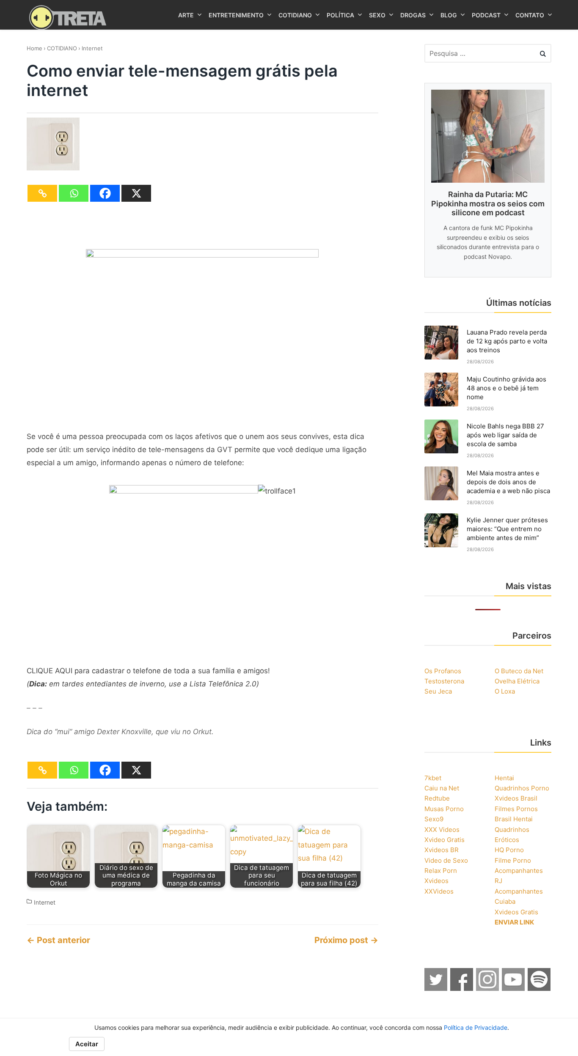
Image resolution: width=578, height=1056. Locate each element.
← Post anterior (58, 940)
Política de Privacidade (475, 1027)
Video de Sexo (446, 860)
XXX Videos (442, 830)
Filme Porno (513, 860)
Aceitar (86, 1044)
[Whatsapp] (73, 193)
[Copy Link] (42, 193)
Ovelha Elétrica (517, 681)
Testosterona (444, 681)
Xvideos (436, 881)
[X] (136, 193)
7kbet (432, 778)
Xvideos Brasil (516, 798)
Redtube (437, 798)
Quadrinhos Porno (522, 788)
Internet (92, 48)
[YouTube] (514, 988)
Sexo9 (433, 819)
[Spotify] (539, 988)
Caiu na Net (441, 788)
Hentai (504, 778)
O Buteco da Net (519, 671)
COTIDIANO (62, 48)
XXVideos (439, 891)
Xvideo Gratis (444, 840)
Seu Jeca (438, 691)
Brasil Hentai (514, 819)
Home (34, 48)
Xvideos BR (441, 850)
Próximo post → (346, 940)
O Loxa (505, 691)
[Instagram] (488, 988)
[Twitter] (436, 988)
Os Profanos (442, 671)
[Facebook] (105, 193)
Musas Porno (444, 809)
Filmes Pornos (516, 809)
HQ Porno (509, 850)
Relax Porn (440, 871)
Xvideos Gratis (516, 912)
